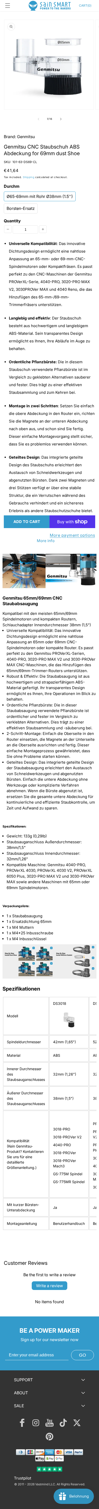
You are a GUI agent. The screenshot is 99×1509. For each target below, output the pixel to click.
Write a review (49, 1285)
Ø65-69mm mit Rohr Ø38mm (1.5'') (40, 196)
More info (46, 540)
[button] (7, 5)
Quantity (12, 220)
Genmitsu (26, 136)
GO (82, 1355)
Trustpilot (22, 1478)
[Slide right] (60, 119)
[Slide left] (38, 119)
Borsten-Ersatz (21, 208)
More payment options (72, 535)
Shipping (29, 177)
